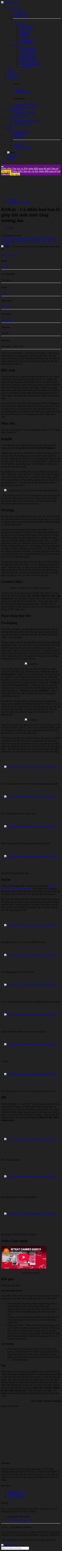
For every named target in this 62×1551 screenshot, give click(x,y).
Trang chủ (12, 199)
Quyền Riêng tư (15, 1494)
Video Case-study (48, 241)
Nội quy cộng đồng (16, 1497)
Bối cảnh (13, 238)
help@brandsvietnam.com (19, 1519)
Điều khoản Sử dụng (17, 1491)
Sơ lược (5, 238)
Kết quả (5, 243)
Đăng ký (11, 158)
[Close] (2, 166)
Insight (30, 238)
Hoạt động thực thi (10, 241)
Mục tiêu (22, 238)
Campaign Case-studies (18, 202)
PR (38, 241)
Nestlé (4, 293)
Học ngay (6, 171)
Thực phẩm (6, 320)
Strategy (38, 238)
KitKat (4, 266)
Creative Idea (49, 238)
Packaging (25, 241)
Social (33, 241)
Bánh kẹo (5, 306)
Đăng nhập (12, 155)
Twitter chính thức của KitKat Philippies (28, 887)
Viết (3, 163)
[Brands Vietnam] (10, 2)
